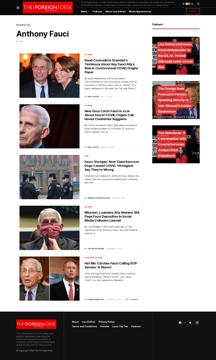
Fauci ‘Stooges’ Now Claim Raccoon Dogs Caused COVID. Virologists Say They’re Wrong (112, 166)
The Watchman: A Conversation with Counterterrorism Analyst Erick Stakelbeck (172, 144)
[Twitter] (190, 322)
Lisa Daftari (88, 321)
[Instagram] (197, 322)
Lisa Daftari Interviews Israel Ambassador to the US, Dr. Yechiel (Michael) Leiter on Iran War (175, 55)
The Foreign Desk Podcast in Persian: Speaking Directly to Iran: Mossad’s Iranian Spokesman (174, 100)
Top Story (89, 258)
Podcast (136, 326)
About (75, 321)
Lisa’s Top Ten (120, 326)
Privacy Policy (106, 321)
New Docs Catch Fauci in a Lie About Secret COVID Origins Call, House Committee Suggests (109, 115)
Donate (104, 326)
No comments (132, 299)
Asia (86, 156)
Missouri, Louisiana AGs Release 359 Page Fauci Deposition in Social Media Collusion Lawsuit (112, 216)
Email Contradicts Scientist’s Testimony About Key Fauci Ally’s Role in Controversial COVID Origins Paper (111, 66)
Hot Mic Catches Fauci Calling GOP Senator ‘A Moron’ (111, 265)
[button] (18, 7)
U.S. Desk (88, 55)
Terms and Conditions (84, 326)
